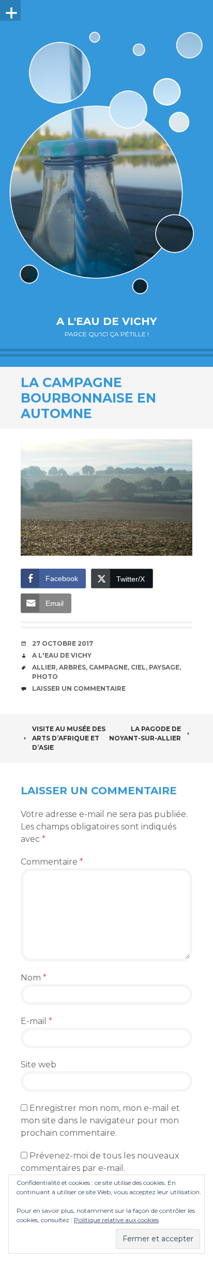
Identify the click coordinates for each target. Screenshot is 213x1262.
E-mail (36, 1021)
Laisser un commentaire (79, 688)
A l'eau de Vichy (106, 321)
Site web (38, 1065)
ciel (138, 667)
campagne (108, 667)
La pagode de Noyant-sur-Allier (145, 733)
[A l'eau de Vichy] (106, 163)
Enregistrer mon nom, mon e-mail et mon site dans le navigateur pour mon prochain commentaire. (100, 1120)
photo (45, 676)
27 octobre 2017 (62, 643)
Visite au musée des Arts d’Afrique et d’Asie (68, 738)
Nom (34, 978)
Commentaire (52, 862)
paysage (164, 667)
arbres (72, 667)
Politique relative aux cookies (116, 1220)
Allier (44, 667)
